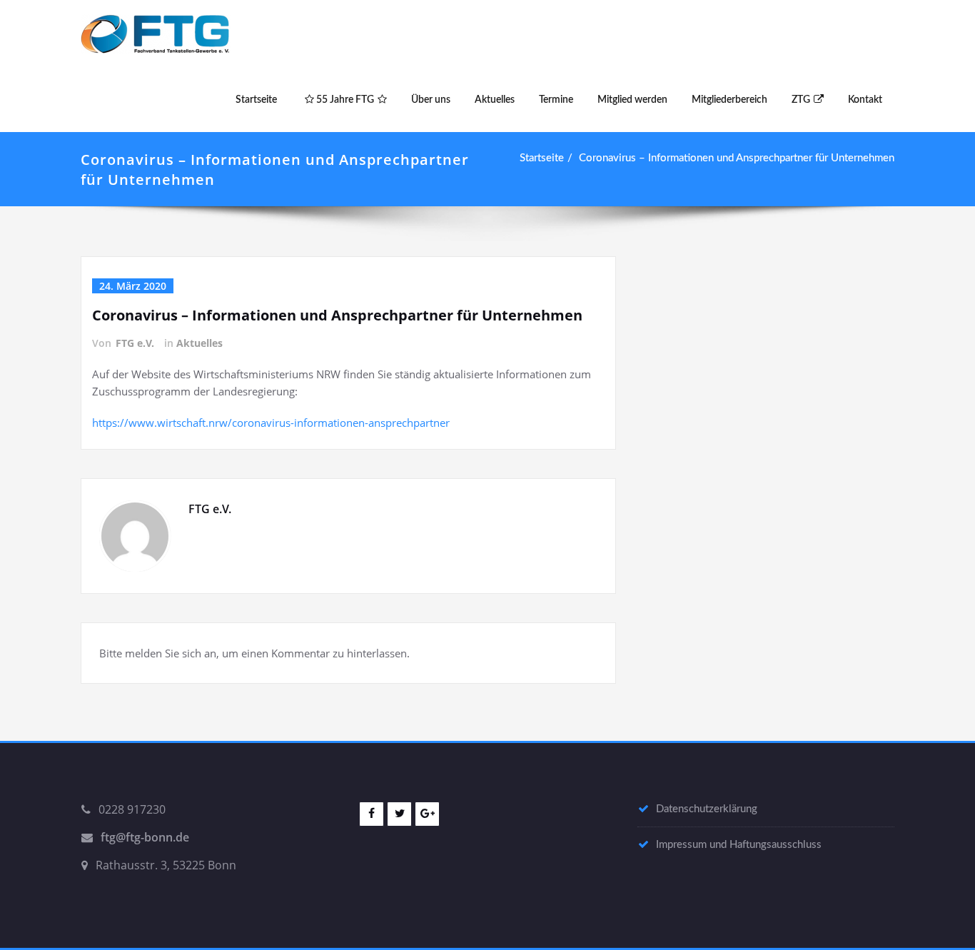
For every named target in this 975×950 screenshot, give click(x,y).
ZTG (801, 100)
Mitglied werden (632, 100)
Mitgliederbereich (729, 100)
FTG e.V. (135, 343)
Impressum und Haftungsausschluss (739, 844)
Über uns (430, 100)
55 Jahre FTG (344, 100)
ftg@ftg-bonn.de (145, 837)
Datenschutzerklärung (706, 809)
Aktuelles (495, 100)
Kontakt (865, 100)
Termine (556, 100)
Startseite (256, 100)
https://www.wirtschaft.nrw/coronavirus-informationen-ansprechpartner (271, 422)
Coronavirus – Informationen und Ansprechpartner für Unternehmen (736, 158)
